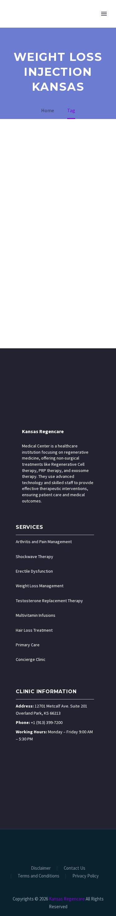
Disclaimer (41, 868)
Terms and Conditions (38, 876)
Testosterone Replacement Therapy (49, 600)
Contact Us (74, 868)
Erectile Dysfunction (34, 571)
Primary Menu (104, 13)
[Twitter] (54, 846)
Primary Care (28, 645)
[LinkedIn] (46, 846)
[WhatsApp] (78, 846)
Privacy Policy (85, 876)
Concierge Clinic (30, 659)
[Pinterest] (70, 846)
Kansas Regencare (43, 431)
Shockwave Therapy (34, 556)
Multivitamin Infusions (35, 615)
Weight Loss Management (39, 586)
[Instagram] (62, 846)
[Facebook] (38, 846)
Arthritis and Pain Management (44, 541)
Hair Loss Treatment (34, 630)
